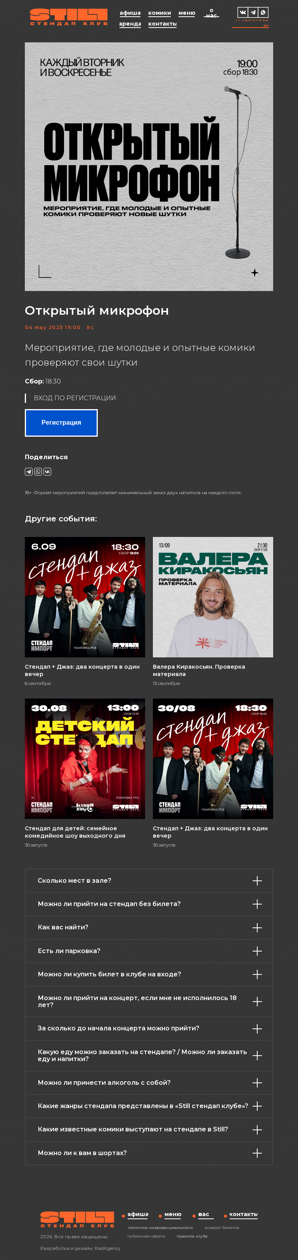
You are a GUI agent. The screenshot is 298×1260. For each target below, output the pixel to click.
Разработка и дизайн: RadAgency (80, 1248)
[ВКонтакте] (47, 472)
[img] (242, 12)
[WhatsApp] (38, 472)
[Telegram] (29, 472)
